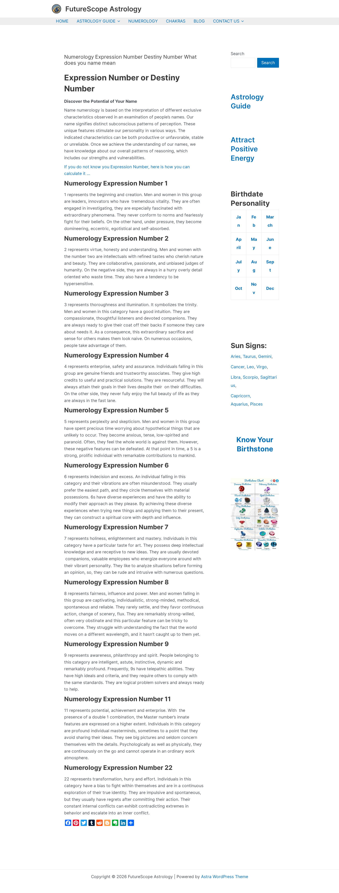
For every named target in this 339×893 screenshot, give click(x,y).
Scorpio (250, 377)
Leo (250, 366)
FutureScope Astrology (103, 9)
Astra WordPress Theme (224, 876)
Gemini (265, 356)
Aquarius (239, 404)
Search (237, 53)
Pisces (256, 404)
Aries (236, 356)
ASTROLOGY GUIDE (96, 21)
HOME (62, 21)
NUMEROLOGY (143, 21)
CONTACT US (226, 21)
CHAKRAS (175, 21)
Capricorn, (241, 395)
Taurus (249, 356)
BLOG (199, 21)
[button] (118, 21)
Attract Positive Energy (244, 148)
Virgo (261, 366)
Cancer (237, 366)
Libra (236, 377)
